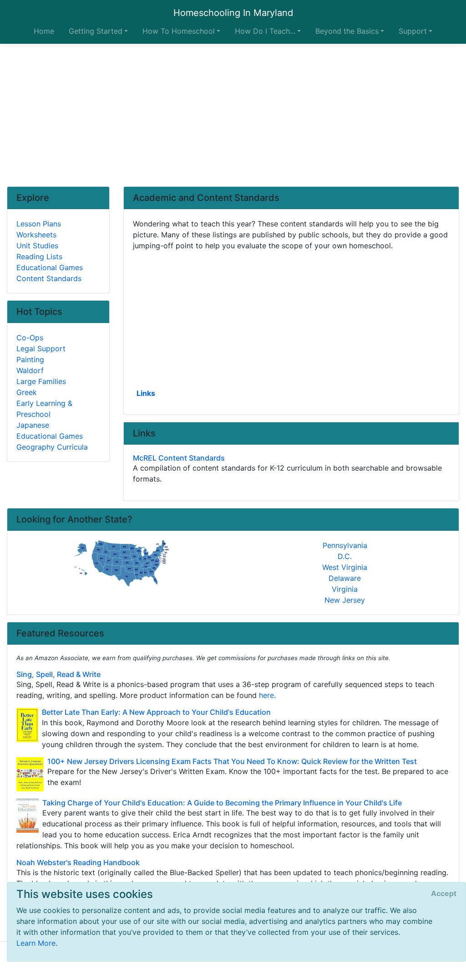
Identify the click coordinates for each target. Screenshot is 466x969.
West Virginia (344, 567)
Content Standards (48, 278)
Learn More (36, 943)
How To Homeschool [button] (178, 31)
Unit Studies (37, 245)
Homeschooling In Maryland (233, 12)
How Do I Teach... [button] (265, 31)
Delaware (345, 578)
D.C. (345, 556)
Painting (30, 359)
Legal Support (41, 348)
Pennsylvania (345, 545)
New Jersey (344, 600)
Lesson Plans (38, 223)
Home (44, 31)
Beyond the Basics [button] (347, 31)
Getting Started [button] (95, 31)
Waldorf (30, 370)
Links (146, 393)
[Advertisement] (233, 115)
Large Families (41, 381)
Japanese (32, 425)
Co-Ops (29, 337)
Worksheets (36, 234)
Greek (26, 392)
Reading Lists (39, 256)
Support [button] (413, 31)
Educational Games (49, 267)
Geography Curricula (52, 446)
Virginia (345, 589)
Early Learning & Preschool (44, 409)
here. (267, 695)
